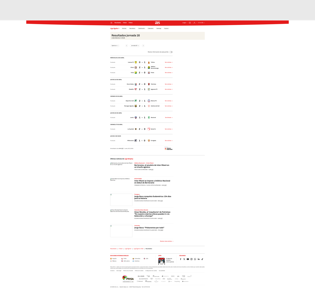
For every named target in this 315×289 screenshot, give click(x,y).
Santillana (155, 276)
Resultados (118, 22)
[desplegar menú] (111, 23)
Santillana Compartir (165, 276)
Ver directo (168, 117)
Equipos (166, 28)
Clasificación (141, 28)
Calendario (150, 28)
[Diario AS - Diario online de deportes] (157, 22)
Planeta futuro (176, 279)
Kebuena (183, 279)
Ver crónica (168, 62)
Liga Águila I (114, 28)
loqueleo (177, 281)
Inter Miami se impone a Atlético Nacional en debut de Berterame (152, 182)
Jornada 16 (134, 45)
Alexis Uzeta (150, 185)
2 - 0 (142, 72)
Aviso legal (118, 270)
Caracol (189, 276)
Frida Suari (137, 169)
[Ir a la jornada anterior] (126, 45)
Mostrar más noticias (166, 241)
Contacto (112, 270)
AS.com (178, 276)
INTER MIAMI (138, 179)
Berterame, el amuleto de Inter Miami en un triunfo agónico (151, 166)
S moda (170, 281)
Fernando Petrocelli (140, 185)
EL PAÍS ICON (163, 281)
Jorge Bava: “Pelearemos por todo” (149, 227)
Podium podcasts (156, 281)
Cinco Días (158, 279)
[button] (128, 282)
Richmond (139, 281)
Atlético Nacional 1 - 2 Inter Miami (143, 163)
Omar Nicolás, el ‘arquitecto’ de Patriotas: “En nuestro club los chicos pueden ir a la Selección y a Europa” (152, 214)
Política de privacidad (128, 270)
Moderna (148, 281)
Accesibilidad (162, 270)
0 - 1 (142, 62)
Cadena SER (173, 276)
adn (183, 276)
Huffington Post (143, 279)
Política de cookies (139, 270)
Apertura (114, 45)
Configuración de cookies (151, 270)
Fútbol (125, 22)
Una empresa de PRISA (128, 277)
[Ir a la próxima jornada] (143, 45)
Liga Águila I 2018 (138, 248)
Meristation (185, 281)
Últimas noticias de (121, 159)
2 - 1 (142, 67)
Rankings (159, 28)
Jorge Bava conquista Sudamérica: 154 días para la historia (152, 197)
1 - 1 (142, 117)
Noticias (124, 28)
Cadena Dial (163, 279)
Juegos (184, 22)
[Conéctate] (194, 23)
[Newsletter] (190, 23)
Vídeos (131, 22)
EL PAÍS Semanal (170, 279)
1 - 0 (142, 140)
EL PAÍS (141, 276)
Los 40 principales (148, 276)
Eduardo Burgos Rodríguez (142, 201)
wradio (151, 279)
